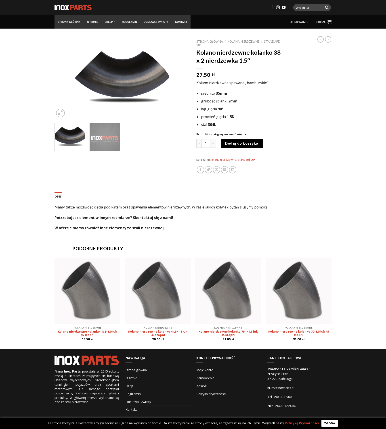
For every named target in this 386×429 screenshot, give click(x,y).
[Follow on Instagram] (278, 8)
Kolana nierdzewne (243, 41)
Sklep (129, 386)
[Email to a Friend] (216, 169)
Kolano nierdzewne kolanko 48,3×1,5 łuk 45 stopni (87, 333)
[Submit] (327, 7)
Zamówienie (205, 378)
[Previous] (63, 78)
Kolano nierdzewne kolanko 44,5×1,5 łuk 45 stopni (157, 333)
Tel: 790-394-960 (279, 397)
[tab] (58, 196)
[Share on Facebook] (200, 169)
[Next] (181, 78)
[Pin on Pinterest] (224, 169)
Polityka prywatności (211, 394)
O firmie (131, 378)
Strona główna (209, 41)
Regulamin (133, 394)
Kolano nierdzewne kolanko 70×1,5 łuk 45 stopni (298, 333)
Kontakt (131, 409)
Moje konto (204, 370)
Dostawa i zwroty (138, 402)
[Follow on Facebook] (272, 8)
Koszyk (201, 386)
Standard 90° (246, 160)
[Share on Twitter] (208, 169)
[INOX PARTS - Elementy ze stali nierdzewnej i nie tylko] (73, 7)
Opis (58, 196)
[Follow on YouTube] (283, 8)
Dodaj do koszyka (241, 143)
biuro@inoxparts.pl (280, 388)
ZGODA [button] (329, 423)
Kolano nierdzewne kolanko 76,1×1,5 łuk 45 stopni (228, 333)
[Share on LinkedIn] (232, 169)
